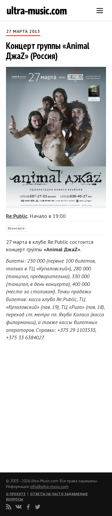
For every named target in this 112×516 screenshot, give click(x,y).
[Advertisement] (42, 405)
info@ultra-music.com (49, 486)
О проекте (16, 494)
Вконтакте (16, 228)
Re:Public (16, 215)
